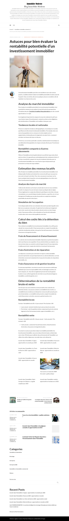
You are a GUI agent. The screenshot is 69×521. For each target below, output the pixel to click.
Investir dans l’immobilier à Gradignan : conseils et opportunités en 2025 (34, 426)
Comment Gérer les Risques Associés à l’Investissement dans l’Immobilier (34, 437)
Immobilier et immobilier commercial (33, 37)
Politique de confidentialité (34, 518)
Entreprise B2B (13, 464)
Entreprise (12, 460)
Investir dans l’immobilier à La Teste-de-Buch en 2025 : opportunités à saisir (27, 350)
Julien (12, 97)
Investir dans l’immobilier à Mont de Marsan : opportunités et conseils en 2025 (49, 350)
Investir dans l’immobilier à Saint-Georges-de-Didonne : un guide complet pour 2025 (27, 381)
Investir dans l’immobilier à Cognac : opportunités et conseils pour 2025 (27, 492)
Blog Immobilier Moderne (34, 6)
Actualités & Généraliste (16, 452)
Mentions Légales (14, 518)
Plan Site (25, 518)
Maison (11, 473)
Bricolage (12, 456)
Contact (20, 518)
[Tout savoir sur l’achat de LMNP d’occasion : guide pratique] (49, 363)
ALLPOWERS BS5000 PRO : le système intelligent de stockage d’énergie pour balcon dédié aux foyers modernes (33, 505)
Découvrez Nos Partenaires (16, 511)
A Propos (43, 518)
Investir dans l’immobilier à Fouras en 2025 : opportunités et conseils (27, 495)
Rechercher (13, 479)
